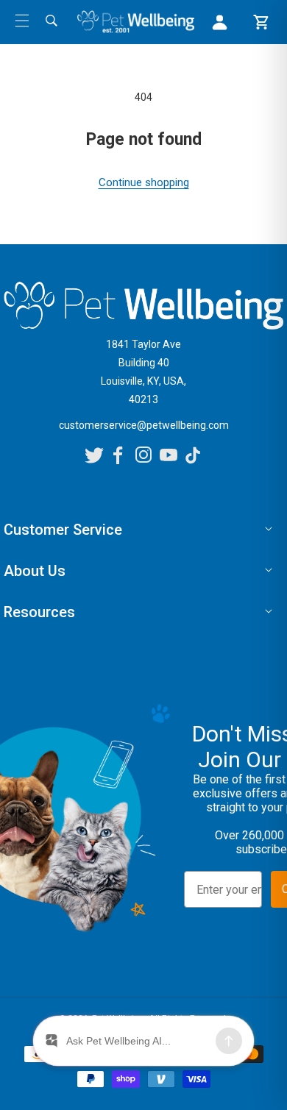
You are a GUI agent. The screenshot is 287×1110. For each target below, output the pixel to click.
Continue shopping (144, 182)
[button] (22, 20)
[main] (143, 140)
